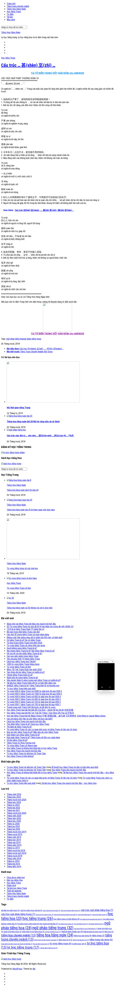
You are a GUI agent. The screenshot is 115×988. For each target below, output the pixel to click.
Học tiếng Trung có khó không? (20, 756)
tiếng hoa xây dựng (83, 935)
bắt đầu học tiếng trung (10, 910)
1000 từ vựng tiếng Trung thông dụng (23, 664)
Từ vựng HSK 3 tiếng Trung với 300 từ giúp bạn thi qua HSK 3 (34, 699)
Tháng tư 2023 (13, 805)
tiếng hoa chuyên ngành (18, 935)
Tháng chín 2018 (14, 858)
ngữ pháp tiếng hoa (14, 338)
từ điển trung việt (79, 944)
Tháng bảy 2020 (14, 821)
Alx (34, 968)
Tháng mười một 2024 (16, 799)
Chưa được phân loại (16, 877)
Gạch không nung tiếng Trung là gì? (22, 648)
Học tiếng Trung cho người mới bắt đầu (24, 751)
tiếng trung (98, 935)
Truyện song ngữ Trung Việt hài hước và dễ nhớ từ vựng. (31, 707)
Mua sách (11, 19)
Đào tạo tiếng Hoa (15, 880)
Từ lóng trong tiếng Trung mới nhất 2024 (24, 643)
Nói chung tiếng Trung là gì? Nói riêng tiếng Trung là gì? (31, 651)
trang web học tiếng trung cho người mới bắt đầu (17, 944)
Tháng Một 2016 (14, 866)
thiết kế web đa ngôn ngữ (93, 932)
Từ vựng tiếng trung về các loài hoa (22, 568)
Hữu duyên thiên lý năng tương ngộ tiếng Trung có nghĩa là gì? (34, 680)
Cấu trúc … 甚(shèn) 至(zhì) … (28, 65)
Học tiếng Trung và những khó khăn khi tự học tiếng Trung (32, 748)
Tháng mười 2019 (14, 834)
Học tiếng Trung (14, 11)
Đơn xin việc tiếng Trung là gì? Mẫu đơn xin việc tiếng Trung (32, 732)
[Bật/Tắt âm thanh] (102, 687)
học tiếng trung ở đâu (65, 924)
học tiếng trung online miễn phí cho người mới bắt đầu (37, 924)
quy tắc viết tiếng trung (53, 932)
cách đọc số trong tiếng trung (70, 910)
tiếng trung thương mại (81, 940)
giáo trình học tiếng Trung (44, 915)
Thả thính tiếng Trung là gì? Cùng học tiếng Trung (28, 724)
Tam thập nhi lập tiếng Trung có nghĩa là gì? (26, 672)
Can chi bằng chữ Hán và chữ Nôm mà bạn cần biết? (30, 718)
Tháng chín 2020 (14, 815)
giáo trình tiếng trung (99, 915)
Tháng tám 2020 (14, 818)
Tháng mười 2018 (14, 855)
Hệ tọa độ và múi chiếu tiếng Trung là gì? (24, 653)
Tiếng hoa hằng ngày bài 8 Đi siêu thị (23, 490)
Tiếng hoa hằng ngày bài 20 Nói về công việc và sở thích (33, 421)
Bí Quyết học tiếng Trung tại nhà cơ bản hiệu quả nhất (75, 767)
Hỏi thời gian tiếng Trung (18, 407)
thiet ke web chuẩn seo (72, 931)
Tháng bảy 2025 (14, 797)
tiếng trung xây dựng (101, 939)
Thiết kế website (14, 891)
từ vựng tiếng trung (61, 943)
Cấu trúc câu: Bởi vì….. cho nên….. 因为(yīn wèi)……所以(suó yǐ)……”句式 (40, 435)
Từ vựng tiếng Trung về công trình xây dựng (26, 645)
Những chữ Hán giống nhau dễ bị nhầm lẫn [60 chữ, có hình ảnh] (34, 637)
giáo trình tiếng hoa (85, 915)
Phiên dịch (11, 885)
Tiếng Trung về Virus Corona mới (21, 743)
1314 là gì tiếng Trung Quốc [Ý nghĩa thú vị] (25, 629)
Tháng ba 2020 (13, 826)
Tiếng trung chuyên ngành (18, 6)
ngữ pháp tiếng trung (32, 338)
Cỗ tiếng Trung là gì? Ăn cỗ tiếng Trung (24, 640)
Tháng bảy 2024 (14, 802)
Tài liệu (10, 17)
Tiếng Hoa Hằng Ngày (16, 9)
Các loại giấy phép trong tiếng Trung (22, 656)
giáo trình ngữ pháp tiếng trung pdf (65, 915)
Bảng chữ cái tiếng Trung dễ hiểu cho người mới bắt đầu (31, 624)
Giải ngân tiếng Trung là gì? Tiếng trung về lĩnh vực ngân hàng (33, 737)
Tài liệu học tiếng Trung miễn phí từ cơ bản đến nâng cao (31, 683)
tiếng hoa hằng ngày (54, 935)
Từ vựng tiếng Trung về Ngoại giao (22, 745)
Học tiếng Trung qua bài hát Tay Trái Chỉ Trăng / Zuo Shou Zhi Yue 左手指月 (40, 713)
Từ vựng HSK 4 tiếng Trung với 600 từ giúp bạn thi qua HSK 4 (34, 696)
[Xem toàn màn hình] (110, 687)
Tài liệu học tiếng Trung (17, 888)
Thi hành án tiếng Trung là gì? (19, 726)
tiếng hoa (108, 932)
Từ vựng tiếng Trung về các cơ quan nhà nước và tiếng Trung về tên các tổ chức (42, 729)
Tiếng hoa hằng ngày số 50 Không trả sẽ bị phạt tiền (29, 607)
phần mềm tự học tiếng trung (33, 932)
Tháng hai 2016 (13, 864)
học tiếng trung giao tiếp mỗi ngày (91, 919)
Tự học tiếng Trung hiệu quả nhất (21, 688)
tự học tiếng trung (23, 947)
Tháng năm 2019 (14, 845)
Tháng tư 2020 (13, 823)
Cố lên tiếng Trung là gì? (17, 740)
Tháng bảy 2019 (14, 839)
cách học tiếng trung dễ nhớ (31, 910)
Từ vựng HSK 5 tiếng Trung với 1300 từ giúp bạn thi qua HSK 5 (34, 694)
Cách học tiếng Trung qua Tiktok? (21, 661)
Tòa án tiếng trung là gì (41, 944)
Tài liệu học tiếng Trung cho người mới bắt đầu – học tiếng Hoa (68, 783)
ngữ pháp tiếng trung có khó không (85, 929)
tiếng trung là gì (65, 940)
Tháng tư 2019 (13, 847)
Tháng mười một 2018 (16, 853)
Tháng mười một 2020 (16, 813)
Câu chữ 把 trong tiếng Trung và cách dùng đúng (28, 634)
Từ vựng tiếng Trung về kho (19, 588)
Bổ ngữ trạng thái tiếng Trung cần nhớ (23, 632)
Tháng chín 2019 (14, 837)
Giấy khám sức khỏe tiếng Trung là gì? (23, 735)
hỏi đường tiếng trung (96, 924)
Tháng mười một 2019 (16, 831)
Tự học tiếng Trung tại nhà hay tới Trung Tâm (26, 753)
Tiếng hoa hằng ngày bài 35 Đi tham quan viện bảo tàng (31, 509)
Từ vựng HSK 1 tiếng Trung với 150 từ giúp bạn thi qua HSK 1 (34, 704)
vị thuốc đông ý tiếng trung (49, 948)
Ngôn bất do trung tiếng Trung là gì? (22, 677)
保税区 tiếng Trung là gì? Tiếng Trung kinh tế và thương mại (33, 685)
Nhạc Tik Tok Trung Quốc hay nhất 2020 (24, 669)
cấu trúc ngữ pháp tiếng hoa (97, 910)
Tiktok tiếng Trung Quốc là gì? (20, 675)
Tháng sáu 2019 (14, 842)
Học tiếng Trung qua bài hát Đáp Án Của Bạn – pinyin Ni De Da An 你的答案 (40, 710)
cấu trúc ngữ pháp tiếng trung (18, 914)
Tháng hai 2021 (13, 810)
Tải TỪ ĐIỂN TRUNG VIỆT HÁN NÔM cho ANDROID (57, 73)
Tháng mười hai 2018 (16, 850)
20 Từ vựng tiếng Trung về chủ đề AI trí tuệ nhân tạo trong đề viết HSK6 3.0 (40, 626)
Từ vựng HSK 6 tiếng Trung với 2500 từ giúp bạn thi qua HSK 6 (34, 691)
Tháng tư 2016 (13, 861)
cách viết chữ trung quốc (51, 910)
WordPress (17, 968)
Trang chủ (11, 3)
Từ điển (10, 14)
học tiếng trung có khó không (67, 919)
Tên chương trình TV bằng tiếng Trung (23, 659)
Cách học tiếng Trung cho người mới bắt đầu (26, 721)
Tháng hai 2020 (13, 829)
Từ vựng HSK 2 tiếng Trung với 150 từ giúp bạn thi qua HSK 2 (34, 702)
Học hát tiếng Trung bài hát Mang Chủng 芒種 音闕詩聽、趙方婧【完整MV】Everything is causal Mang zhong (56, 716)
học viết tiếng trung (81, 924)
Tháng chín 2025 (14, 794)
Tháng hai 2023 (13, 807)
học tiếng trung (37, 918)
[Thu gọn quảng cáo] (112, 662)
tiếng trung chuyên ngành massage (46, 940)
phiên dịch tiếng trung (12, 932)
